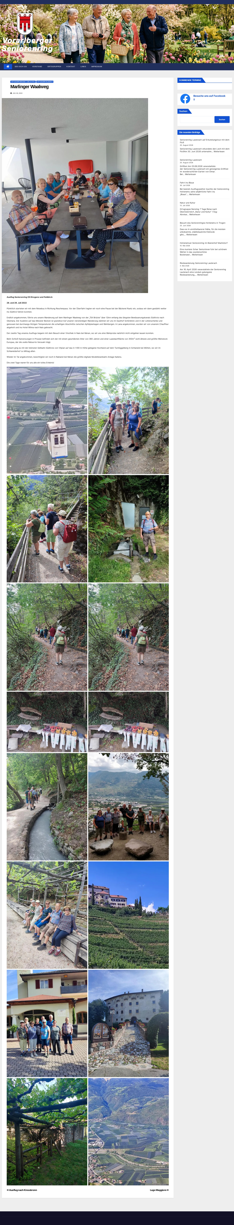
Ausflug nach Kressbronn (23, 1190)
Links (83, 67)
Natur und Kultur (187, 203)
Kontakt (70, 67)
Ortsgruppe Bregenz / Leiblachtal (23, 81)
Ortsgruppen (54, 67)
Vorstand (37, 67)
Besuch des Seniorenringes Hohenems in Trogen (202, 223)
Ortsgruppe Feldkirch (45, 81)
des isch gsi (21, 67)
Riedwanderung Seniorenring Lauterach (198, 263)
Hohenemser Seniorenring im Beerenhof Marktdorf (204, 243)
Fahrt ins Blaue (187, 182)
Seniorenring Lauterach (191, 160)
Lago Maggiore (158, 1190)
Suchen (183, 111)
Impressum (96, 67)
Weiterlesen (219, 151)
